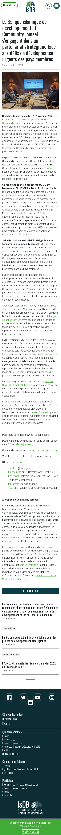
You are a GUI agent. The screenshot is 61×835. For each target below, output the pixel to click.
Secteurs (6, 765)
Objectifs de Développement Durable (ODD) (20, 769)
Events (6, 723)
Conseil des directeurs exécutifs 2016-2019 (21, 746)
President (6, 750)
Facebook (14, 476)
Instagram (14, 483)
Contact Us (7, 795)
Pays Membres (8, 739)
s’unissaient (49, 168)
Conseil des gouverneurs (12, 743)
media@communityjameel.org (42, 450)
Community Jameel (12, 123)
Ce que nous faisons (13, 761)
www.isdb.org (20, 462)
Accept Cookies (30, 831)
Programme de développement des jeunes (20, 784)
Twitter (12, 468)
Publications (7, 772)
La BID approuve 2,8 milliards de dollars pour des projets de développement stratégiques (29, 639)
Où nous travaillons (13, 714)
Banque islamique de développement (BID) (24, 119)
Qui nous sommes (12, 732)
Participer (7, 780)
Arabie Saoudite (11, 654)
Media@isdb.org (24, 444)
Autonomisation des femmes (14, 788)
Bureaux (5, 736)
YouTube (13, 487)
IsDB (30, 6)
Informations (9, 718)
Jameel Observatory (40, 412)
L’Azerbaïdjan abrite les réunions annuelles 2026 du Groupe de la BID (29, 665)
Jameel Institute (48, 354)
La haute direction (10, 753)
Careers (5, 791)
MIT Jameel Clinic (43, 554)
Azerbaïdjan (9, 628)
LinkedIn (13, 472)
